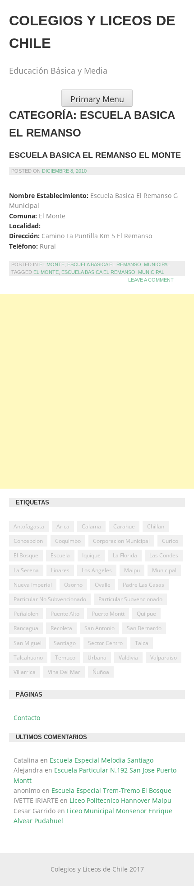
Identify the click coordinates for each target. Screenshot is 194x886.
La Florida (125, 555)
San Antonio (99, 628)
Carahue (124, 526)
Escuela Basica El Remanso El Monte (95, 155)
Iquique (91, 555)
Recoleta (61, 628)
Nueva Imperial (33, 585)
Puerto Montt (108, 613)
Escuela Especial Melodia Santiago (101, 760)
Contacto (27, 717)
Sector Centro (105, 643)
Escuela (60, 555)
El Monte (52, 264)
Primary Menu (97, 99)
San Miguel (28, 643)
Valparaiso (163, 657)
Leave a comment (151, 280)
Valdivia (128, 657)
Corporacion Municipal (121, 541)
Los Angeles (97, 570)
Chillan (155, 526)
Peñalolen (26, 613)
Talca (141, 643)
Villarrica (25, 672)
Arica (62, 526)
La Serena (26, 570)
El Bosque (26, 555)
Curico (170, 541)
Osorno (73, 585)
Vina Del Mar (64, 672)
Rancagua (26, 628)
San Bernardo (144, 628)
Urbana (97, 657)
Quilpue (146, 613)
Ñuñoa (100, 672)
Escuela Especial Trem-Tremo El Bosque (111, 790)
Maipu (132, 570)
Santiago (65, 643)
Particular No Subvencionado (50, 599)
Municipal (157, 264)
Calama (91, 526)
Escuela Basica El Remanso (104, 264)
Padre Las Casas (143, 585)
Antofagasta (29, 526)
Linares (60, 570)
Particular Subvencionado (130, 599)
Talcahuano (28, 657)
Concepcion (28, 541)
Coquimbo (68, 541)
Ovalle (103, 585)
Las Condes (163, 555)
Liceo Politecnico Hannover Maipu (120, 800)
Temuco (65, 657)
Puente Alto (65, 613)
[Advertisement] (97, 391)
